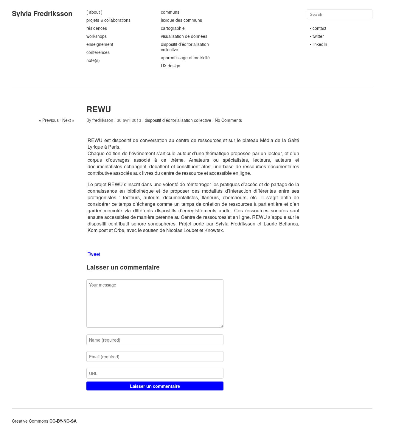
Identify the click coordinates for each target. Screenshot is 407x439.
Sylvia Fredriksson (42, 13)
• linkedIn (318, 44)
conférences (98, 52)
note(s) (93, 60)
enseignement (99, 44)
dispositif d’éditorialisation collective (185, 46)
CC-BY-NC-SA (63, 421)
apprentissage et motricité (185, 57)
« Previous (49, 120)
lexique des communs (181, 20)
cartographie (173, 28)
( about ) (94, 12)
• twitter (317, 36)
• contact (318, 28)
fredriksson (102, 120)
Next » (68, 120)
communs (170, 12)
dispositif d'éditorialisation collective (178, 120)
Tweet (94, 254)
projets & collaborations (108, 20)
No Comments (228, 120)
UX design (170, 66)
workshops (96, 36)
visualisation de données (184, 36)
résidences (96, 28)
